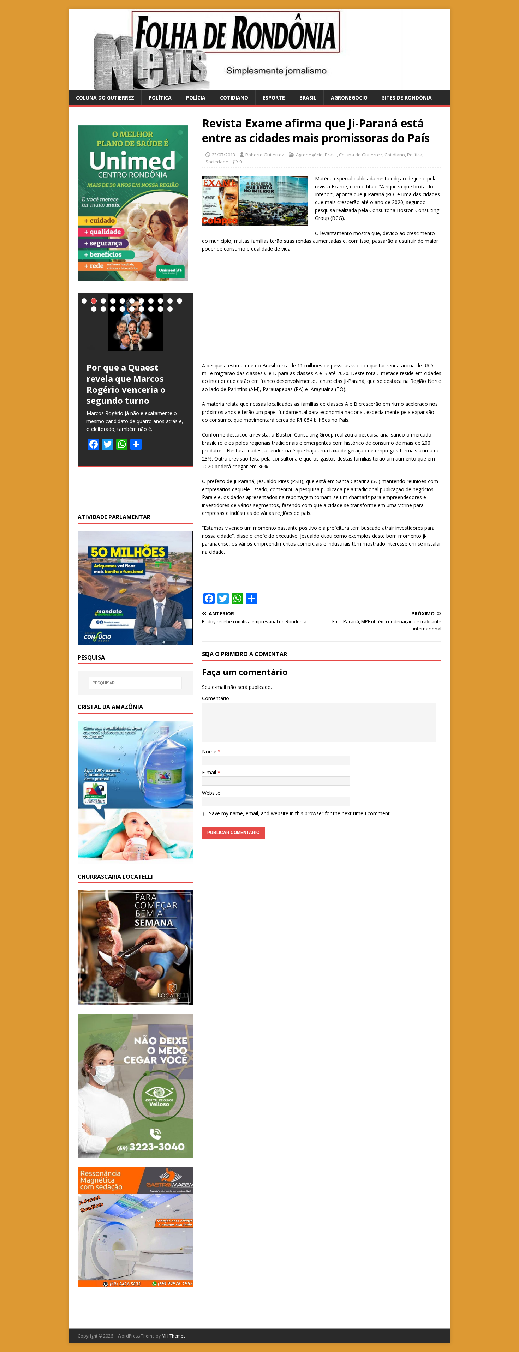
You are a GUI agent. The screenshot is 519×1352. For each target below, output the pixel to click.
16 (132, 309)
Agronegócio (349, 97)
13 (103, 309)
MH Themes (173, 1336)
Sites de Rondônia (407, 97)
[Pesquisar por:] (135, 683)
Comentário (215, 698)
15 (122, 309)
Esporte (274, 97)
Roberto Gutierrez (264, 154)
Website (211, 792)
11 (180, 301)
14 (113, 309)
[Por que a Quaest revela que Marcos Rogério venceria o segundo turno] (135, 323)
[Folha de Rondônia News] (245, 86)
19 (160, 309)
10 (170, 301)
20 (170, 309)
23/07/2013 (223, 154)
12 (94, 309)
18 (151, 309)
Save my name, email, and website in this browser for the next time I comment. (300, 813)
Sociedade (216, 161)
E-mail (209, 772)
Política (160, 97)
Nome (210, 751)
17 (141, 309)
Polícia (195, 97)
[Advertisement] (321, 309)
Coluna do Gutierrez (105, 97)
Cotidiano (234, 97)
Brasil (307, 97)
